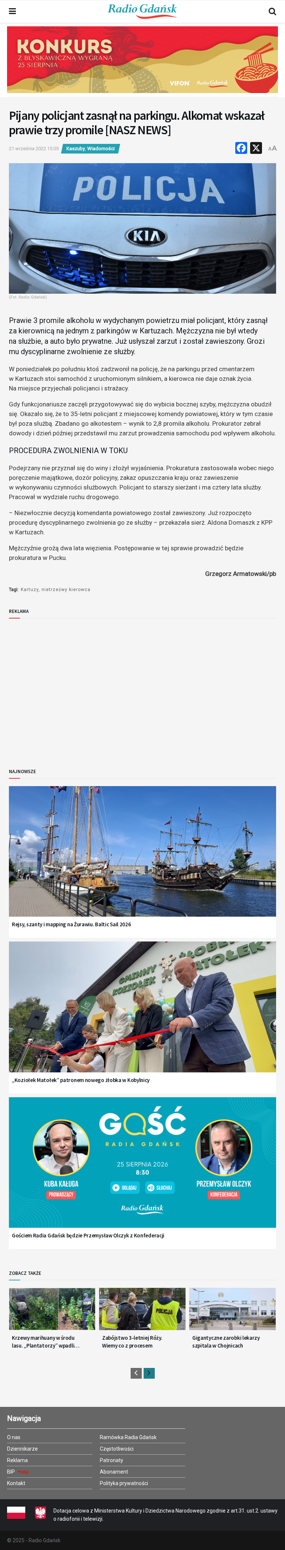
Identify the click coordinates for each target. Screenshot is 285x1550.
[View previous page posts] (136, 1373)
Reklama (17, 1460)
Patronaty (111, 1460)
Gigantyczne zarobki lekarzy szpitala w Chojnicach (226, 1341)
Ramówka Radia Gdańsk (128, 1437)
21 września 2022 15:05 (34, 148)
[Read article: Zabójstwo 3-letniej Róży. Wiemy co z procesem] (142, 1312)
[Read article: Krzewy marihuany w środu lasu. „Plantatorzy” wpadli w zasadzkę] (52, 1312)
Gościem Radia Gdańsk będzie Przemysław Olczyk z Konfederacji (88, 1235)
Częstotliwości (117, 1449)
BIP (11, 1472)
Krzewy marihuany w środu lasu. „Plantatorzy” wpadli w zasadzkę (43, 1341)
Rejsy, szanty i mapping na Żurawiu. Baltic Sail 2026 (71, 924)
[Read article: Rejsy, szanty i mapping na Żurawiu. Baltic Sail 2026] (142, 861)
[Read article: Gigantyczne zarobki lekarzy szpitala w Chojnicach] (232, 1312)
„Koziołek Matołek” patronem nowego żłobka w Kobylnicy (81, 1080)
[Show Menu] (12, 11)
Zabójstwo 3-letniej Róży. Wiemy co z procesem (132, 1341)
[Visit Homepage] (142, 11)
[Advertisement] (70, 687)
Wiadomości (101, 148)
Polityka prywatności (124, 1483)
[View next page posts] (149, 1373)
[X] (256, 149)
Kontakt (16, 1483)
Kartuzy (30, 589)
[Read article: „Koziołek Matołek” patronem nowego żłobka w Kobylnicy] (142, 1016)
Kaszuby (75, 148)
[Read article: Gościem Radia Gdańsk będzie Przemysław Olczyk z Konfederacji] (142, 1172)
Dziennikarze (22, 1449)
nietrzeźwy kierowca (66, 589)
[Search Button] (272, 11)
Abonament (114, 1472)
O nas (13, 1437)
